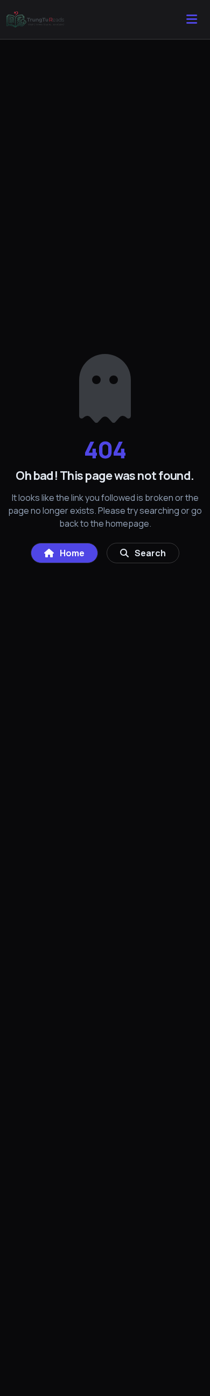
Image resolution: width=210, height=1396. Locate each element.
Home (71, 553)
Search (149, 553)
